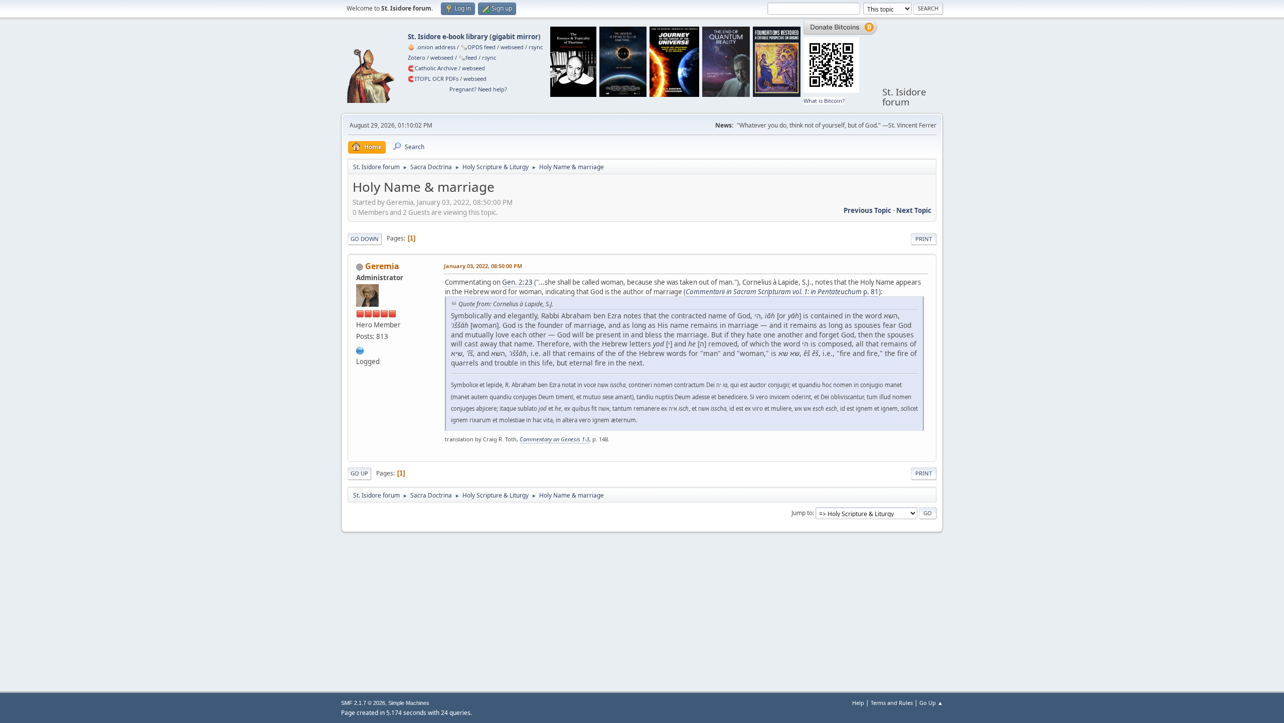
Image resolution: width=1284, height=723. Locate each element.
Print (923, 239)
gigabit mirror (515, 36)
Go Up (359, 473)
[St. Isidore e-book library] (360, 349)
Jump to (802, 513)
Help (858, 702)
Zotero (416, 57)
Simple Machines (408, 703)
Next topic (913, 210)
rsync (536, 47)
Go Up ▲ (931, 702)
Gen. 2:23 (517, 282)
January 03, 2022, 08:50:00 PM (483, 266)
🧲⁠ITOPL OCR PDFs (433, 78)
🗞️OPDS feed (478, 47)
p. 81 (782, 291)
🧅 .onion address (431, 47)
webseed (512, 47)
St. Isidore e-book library (448, 36)
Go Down (365, 239)
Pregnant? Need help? (478, 89)
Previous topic (867, 210)
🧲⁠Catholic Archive (432, 68)
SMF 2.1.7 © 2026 (363, 703)
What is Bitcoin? (824, 100)
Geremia (382, 266)
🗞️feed (467, 57)
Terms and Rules (892, 702)
